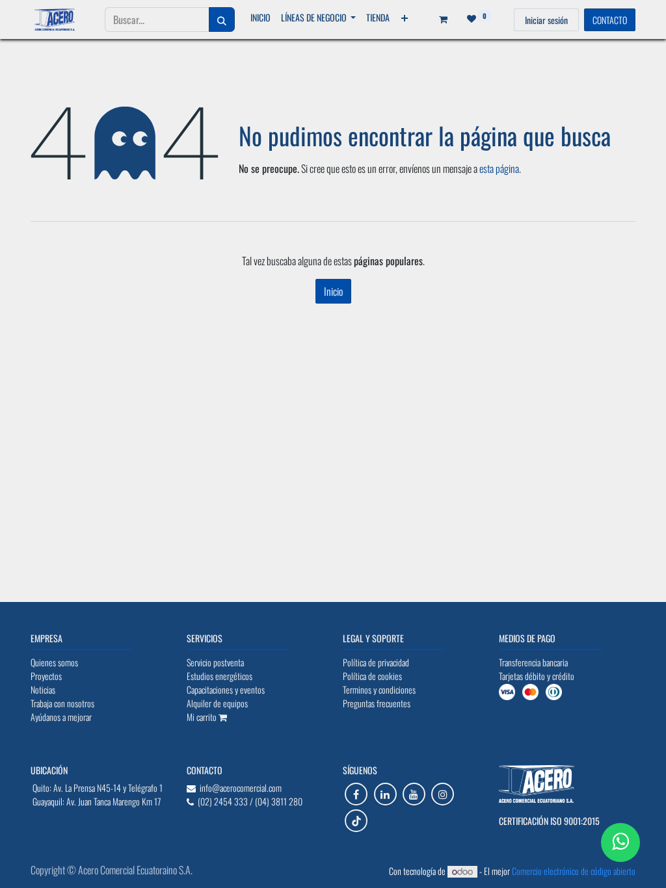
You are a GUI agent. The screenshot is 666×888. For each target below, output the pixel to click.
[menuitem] (260, 17)
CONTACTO (610, 20)
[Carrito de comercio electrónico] (439, 19)
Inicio (333, 291)
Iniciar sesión (546, 20)
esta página (499, 168)
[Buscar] (222, 19)
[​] (356, 794)
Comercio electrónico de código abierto (573, 871)
